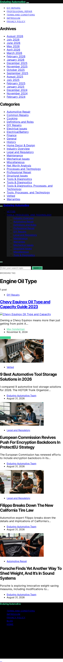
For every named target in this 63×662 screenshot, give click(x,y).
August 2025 (15, 76)
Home (10, 624)
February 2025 (16, 83)
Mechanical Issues (18, 158)
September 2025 (17, 73)
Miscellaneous (16, 162)
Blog (10, 621)
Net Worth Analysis (19, 165)
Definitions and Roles (20, 121)
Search (37, 268)
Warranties (13, 199)
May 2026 (13, 46)
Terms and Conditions (21, 14)
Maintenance (15, 155)
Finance (11, 135)
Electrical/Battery (18, 132)
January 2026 (15, 59)
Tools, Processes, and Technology (28, 192)
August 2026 (15, 36)
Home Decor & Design (21, 145)
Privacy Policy (16, 21)
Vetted (11, 195)
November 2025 (17, 66)
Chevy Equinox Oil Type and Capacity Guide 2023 (25, 304)
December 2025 (17, 63)
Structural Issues (17, 175)
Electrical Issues (17, 128)
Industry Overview (18, 148)
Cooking (12, 118)
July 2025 (13, 80)
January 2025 (15, 86)
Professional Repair (19, 11)
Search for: (6, 264)
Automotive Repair (18, 111)
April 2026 (13, 49)
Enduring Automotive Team (21, 395)
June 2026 (13, 43)
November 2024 (17, 93)
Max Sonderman (16, 329)
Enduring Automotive (13, 1)
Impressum (13, 18)
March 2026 (14, 53)
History (11, 142)
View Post (5, 337)
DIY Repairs (13, 8)
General (11, 138)
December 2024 (17, 90)
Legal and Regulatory (20, 152)
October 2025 (16, 69)
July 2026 (13, 39)
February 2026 (16, 56)
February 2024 (16, 96)
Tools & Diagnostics (19, 179)
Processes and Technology (24, 169)
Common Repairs (18, 115)
